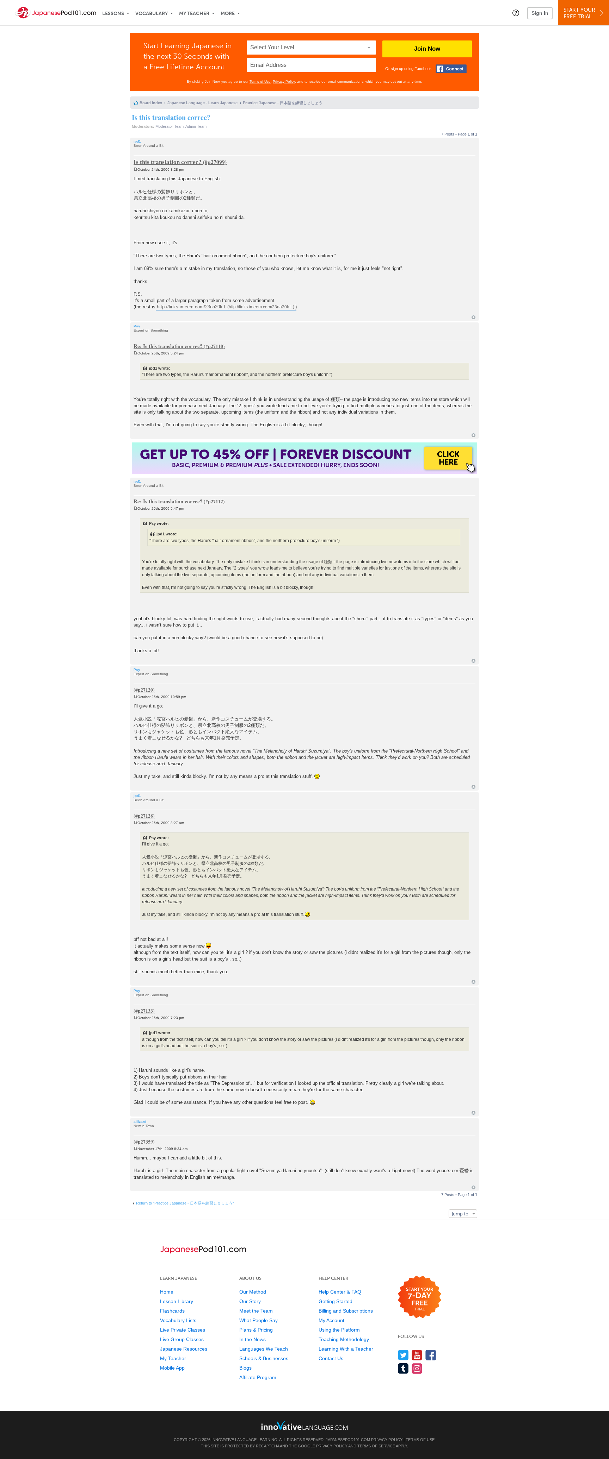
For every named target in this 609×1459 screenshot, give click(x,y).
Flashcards (172, 1311)
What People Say (258, 1320)
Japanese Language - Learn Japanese (202, 103)
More (228, 14)
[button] (516, 12)
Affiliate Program (257, 1377)
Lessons (113, 14)
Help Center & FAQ (340, 1292)
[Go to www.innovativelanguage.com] (304, 1425)
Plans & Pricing (256, 1330)
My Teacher (194, 14)
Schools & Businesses (263, 1358)
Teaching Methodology (344, 1339)
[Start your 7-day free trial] (419, 1297)
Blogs (245, 1368)
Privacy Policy (284, 81)
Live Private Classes (182, 1330)
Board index (151, 103)
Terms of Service (376, 1446)
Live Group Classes (182, 1339)
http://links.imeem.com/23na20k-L (191, 306)
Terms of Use (260, 81)
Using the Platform (339, 1330)
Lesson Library (176, 1301)
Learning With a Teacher (346, 1349)
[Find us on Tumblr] (403, 1368)
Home (166, 1292)
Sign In (539, 13)
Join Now (427, 48)
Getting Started (335, 1301)
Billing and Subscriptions (346, 1311)
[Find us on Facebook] (430, 1355)
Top (473, 317)
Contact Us (331, 1358)
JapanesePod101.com (348, 1440)
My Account (331, 1320)
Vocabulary (151, 14)
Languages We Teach (263, 1349)
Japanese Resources (183, 1349)
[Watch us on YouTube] (417, 1355)
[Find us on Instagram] (417, 1368)
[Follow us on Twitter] (403, 1355)
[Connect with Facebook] (451, 69)
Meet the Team (256, 1311)
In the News (252, 1339)
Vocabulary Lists (178, 1320)
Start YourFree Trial (579, 13)
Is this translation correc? (171, 117)
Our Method (252, 1292)
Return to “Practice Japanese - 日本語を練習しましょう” (185, 1203)
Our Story (250, 1301)
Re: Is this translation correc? (168, 346)
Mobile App (172, 1368)
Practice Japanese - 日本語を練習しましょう (282, 103)
